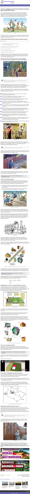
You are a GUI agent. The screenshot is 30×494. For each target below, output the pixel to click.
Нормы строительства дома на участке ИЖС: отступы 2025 (10, 46)
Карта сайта (27, 491)
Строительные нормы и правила (7, 44)
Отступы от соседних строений (5, 49)
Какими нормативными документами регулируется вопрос (10, 43)
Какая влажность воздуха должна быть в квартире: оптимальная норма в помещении (25, 486)
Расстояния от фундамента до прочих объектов (8, 50)
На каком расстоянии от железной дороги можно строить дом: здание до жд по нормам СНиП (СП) (18, 487)
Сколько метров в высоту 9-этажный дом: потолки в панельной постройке (5, 486)
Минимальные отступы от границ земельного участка (9, 47)
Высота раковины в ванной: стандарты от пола (11, 486)
